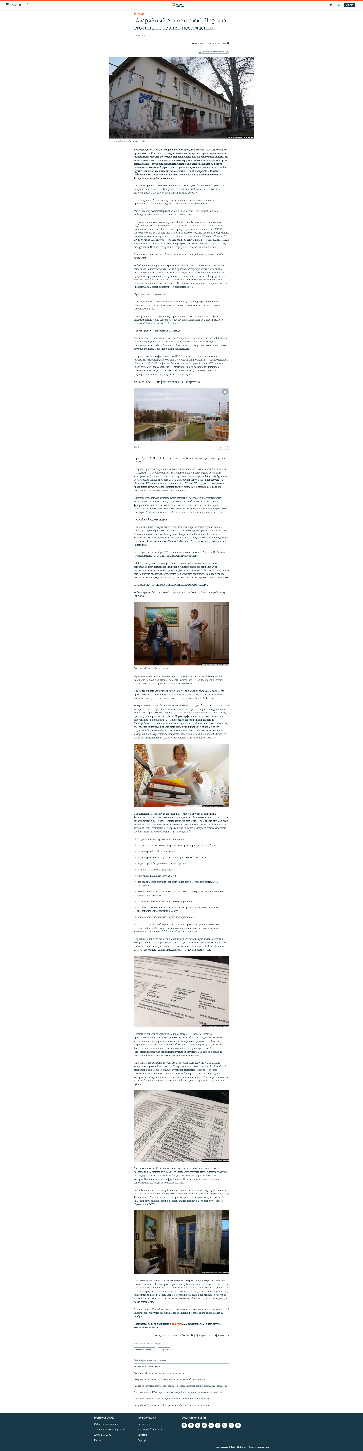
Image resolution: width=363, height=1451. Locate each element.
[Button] (198, 44)
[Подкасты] (231, 1425)
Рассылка (142, 1435)
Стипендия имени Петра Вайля (110, 1430)
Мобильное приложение (106, 1424)
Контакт (98, 1440)
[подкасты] (339, 5)
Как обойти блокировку (150, 1430)
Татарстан (140, 14)
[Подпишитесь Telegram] (211, 1425)
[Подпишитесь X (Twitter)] (197, 1425)
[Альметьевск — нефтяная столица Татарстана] (181, 414)
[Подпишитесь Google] (184, 1425)
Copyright (142, 1440)
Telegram (177, 1324)
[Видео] (330, 5)
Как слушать (144, 1424)
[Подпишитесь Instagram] (217, 1425)
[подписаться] (238, 1425)
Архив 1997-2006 (102, 1435)
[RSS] (224, 1425)
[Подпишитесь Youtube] (204, 1425)
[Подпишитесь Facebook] (191, 1425)
